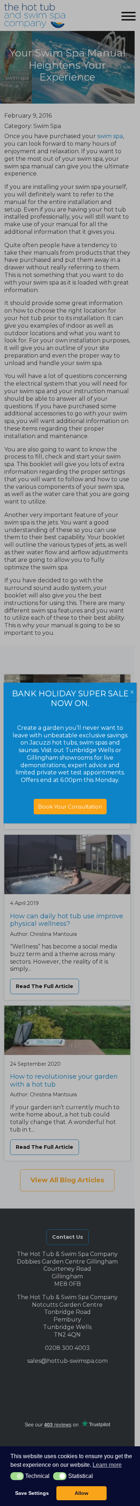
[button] (17, 1476)
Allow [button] (81, 1493)
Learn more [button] (107, 1465)
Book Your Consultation (70, 806)
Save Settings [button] (32, 1493)
